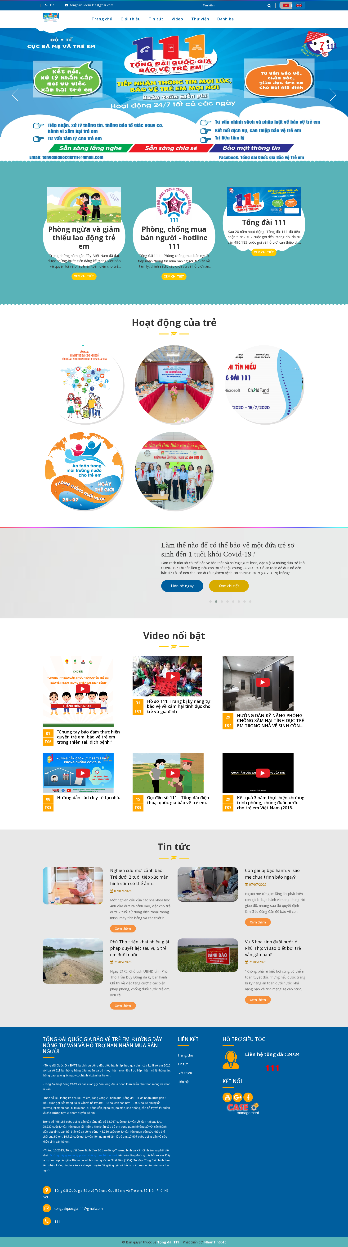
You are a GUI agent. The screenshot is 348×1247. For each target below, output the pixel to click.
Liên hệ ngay (182, 586)
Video (177, 19)
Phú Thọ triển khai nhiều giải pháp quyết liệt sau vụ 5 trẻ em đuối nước (139, 948)
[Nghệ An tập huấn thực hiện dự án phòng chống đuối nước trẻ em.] (174, 384)
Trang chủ (102, 19)
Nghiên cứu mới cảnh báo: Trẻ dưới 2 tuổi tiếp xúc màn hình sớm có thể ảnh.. (139, 876)
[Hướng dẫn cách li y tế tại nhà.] (78, 772)
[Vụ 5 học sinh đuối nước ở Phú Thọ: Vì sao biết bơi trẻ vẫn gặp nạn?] (208, 955)
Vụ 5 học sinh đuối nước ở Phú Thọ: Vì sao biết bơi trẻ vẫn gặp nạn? (273, 948)
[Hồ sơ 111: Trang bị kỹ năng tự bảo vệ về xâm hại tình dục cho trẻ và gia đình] (167, 675)
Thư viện (200, 19)
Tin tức (156, 19)
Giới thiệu (130, 19)
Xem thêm (123, 928)
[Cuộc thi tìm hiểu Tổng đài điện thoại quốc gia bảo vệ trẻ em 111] (264, 384)
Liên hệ (183, 1081)
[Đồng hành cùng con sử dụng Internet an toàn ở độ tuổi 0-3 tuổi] (84, 384)
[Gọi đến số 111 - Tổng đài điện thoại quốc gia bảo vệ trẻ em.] (168, 772)
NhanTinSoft (215, 1242)
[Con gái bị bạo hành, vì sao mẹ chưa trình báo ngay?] (208, 884)
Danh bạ (225, 19)
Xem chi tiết (84, 276)
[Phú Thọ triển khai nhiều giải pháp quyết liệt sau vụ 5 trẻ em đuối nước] (73, 960)
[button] (210, 601)
